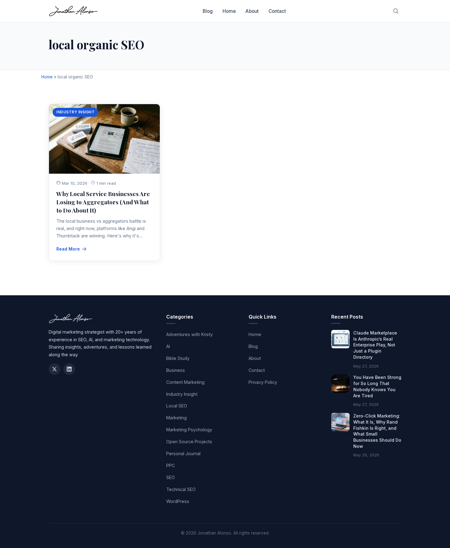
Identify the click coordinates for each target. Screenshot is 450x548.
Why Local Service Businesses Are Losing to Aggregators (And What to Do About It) (103, 202)
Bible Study (177, 358)
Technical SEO (181, 489)
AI (168, 346)
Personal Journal (183, 453)
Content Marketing (185, 382)
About (252, 11)
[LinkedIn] (69, 369)
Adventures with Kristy (189, 334)
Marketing (176, 417)
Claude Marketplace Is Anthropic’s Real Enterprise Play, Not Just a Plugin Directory (375, 345)
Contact (277, 11)
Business (175, 370)
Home (229, 11)
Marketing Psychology (189, 429)
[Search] (395, 11)
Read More (68, 248)
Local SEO (176, 405)
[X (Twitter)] (54, 369)
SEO (170, 477)
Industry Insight (75, 112)
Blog (208, 11)
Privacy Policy (263, 382)
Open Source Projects (189, 441)
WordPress (177, 501)
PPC (170, 465)
